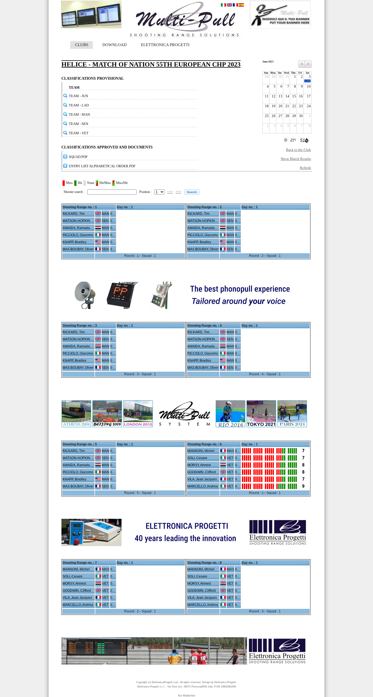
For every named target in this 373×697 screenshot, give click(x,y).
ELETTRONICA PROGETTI (165, 45)
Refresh (305, 168)
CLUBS (81, 45)
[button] (192, 192)
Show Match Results (296, 159)
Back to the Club (298, 150)
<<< (170, 192)
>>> (178, 192)
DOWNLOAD (114, 45)
